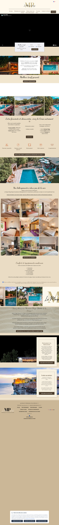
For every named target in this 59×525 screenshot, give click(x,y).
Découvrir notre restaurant (46, 362)
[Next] (58, 106)
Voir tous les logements (29, 257)
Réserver (54, 12)
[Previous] (1, 106)
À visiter (38, 11)
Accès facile (29, 136)
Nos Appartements (25, 407)
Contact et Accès (46, 11)
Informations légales (23, 411)
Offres (22, 12)
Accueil (11, 11)
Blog (37, 12)
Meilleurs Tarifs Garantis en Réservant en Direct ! (29, 154)
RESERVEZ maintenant (29, 81)
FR (29, 413)
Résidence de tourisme (19, 11)
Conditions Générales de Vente (29, 418)
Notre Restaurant (30, 12)
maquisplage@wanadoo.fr (35, 405)
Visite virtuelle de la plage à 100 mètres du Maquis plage (29, 331)
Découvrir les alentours (46, 393)
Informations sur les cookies (34, 411)
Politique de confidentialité (33, 409)
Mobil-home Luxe (30, 11)
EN (28, 413)
